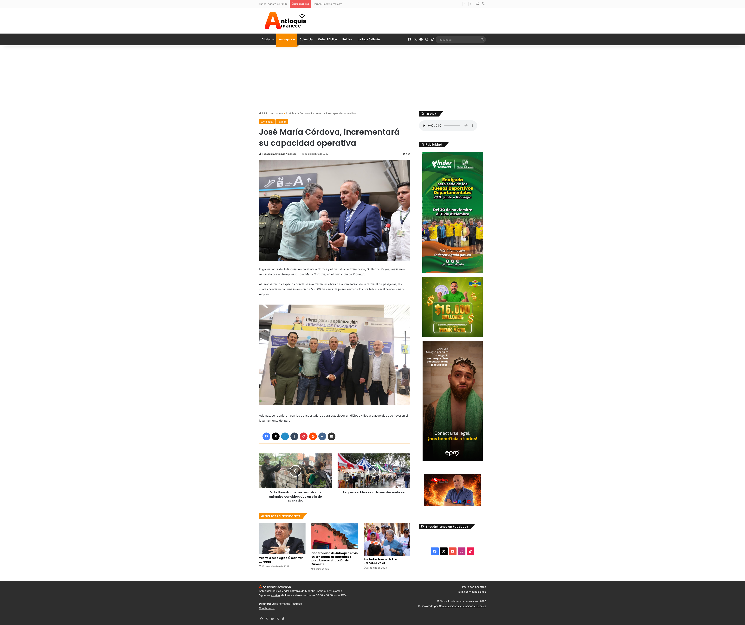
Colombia (306, 39)
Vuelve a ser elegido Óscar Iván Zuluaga (281, 560)
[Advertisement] (372, 78)
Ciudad (266, 39)
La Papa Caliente (369, 39)
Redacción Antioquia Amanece (279, 153)
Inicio (264, 113)
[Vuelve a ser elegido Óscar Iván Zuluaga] (282, 538)
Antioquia (285, 39)
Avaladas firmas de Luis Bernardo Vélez (381, 561)
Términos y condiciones (471, 591)
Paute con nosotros (474, 586)
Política (347, 39)
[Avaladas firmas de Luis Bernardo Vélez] (387, 539)
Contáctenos (267, 608)
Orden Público (327, 39)
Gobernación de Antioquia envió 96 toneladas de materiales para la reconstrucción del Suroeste (334, 558)
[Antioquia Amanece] (285, 20)
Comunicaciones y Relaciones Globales (462, 606)
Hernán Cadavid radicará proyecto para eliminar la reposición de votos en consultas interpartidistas (373, 3)
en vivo (275, 595)
